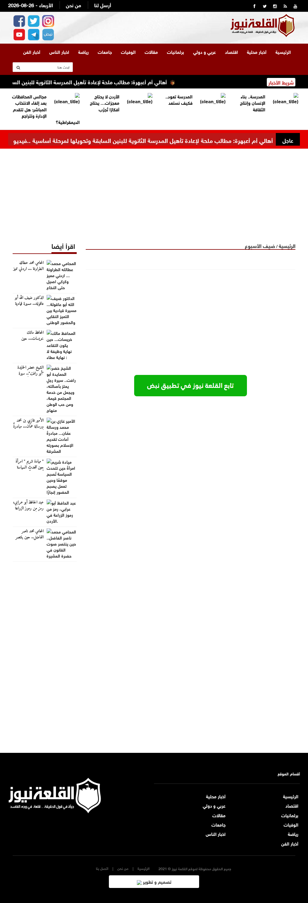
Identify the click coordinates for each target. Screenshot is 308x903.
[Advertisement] (154, 191)
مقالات (151, 51)
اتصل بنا (102, 868)
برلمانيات (175, 51)
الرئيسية (283, 51)
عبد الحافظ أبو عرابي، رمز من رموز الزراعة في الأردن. (28, 508)
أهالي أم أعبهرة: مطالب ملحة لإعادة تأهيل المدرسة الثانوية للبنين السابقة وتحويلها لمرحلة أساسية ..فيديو (143, 140)
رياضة (83, 51)
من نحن (73, 4)
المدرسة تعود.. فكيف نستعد (178, 99)
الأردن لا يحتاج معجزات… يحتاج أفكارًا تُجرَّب (104, 102)
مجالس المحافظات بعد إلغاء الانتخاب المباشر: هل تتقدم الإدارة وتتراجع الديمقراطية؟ (46, 109)
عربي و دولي (204, 51)
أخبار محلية (256, 51)
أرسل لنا (102, 4)
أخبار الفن (31, 51)
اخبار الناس (59, 51)
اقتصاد (231, 51)
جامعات (105, 51)
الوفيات (128, 51)
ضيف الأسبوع (260, 245)
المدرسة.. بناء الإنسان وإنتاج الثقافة (252, 102)
